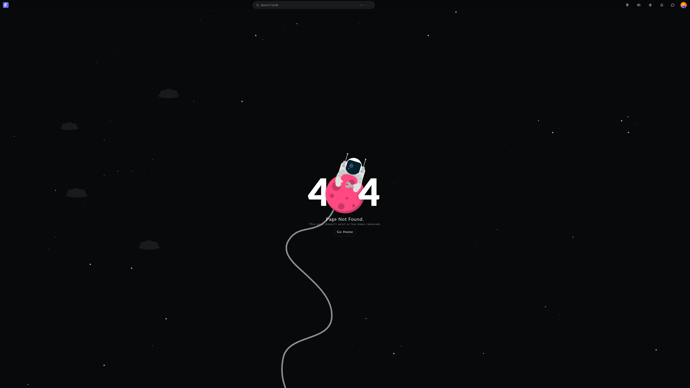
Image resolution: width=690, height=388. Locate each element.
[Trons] (650, 5)
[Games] (638, 5)
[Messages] (673, 5)
